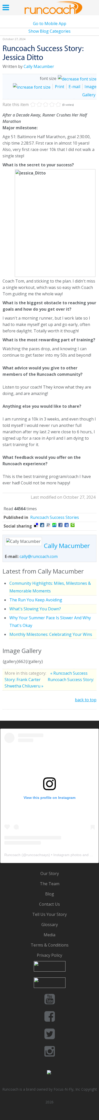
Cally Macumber (39, 66)
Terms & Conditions (50, 945)
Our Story (49, 873)
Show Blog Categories (49, 31)
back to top (85, 700)
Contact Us (49, 904)
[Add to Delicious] (36, 525)
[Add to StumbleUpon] (54, 525)
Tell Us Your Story (49, 914)
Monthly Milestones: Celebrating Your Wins (50, 634)
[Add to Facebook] (60, 525)
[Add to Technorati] (73, 525)
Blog (49, 894)
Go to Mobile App (49, 23)
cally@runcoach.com (39, 556)
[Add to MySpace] (66, 525)
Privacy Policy (49, 955)
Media (49, 935)
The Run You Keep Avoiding (35, 600)
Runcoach (12, 855)
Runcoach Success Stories (54, 517)
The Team (49, 883)
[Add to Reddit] (48, 525)
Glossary (49, 924)
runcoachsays (37, 855)
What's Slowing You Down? (35, 609)
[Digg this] (42, 525)
